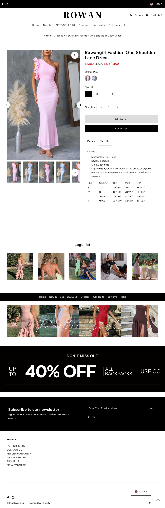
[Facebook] (2, 4)
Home (35, 25)
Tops (127, 25)
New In (47, 25)
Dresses (83, 25)
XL (113, 93)
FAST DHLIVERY (16, 445)
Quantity (90, 107)
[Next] (80, 105)
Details (91, 141)
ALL (109, 369)
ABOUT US (13, 461)
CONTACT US (14, 449)
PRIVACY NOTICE (16, 465)
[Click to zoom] (74, 55)
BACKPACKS (118, 373)
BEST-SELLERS (65, 25)
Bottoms (114, 25)
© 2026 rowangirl (17, 502)
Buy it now (121, 128)
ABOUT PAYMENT (17, 457)
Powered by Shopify (39, 502)
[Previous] (6, 105)
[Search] (131, 15)
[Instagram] (6, 4)
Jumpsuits (98, 25)
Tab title (104, 141)
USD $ (158, 4)
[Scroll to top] (158, 499)
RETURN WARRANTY (19, 453)
